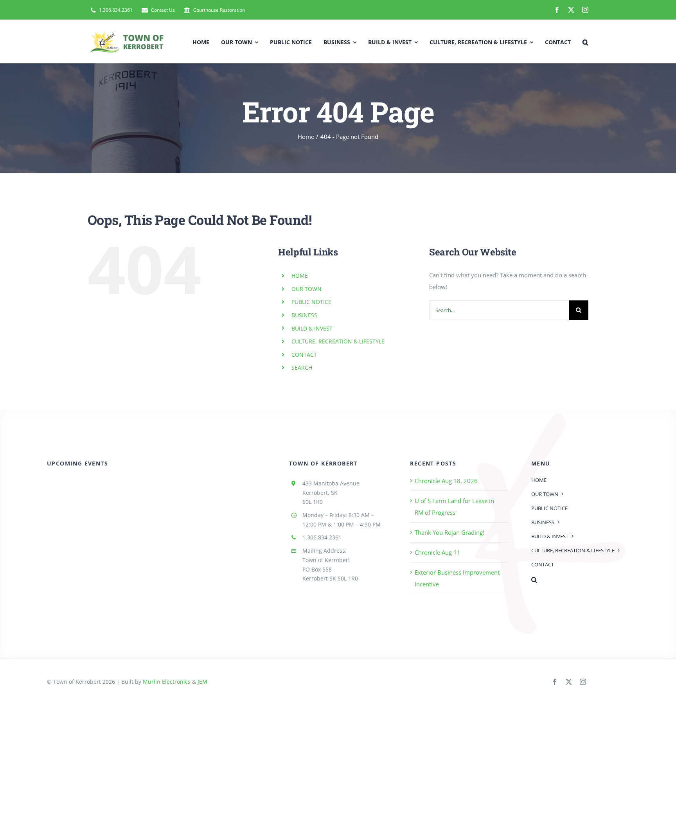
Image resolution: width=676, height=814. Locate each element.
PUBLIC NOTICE (311, 301)
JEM (202, 681)
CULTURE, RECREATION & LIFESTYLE (338, 341)
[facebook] (557, 10)
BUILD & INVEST (312, 328)
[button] (585, 41)
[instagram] (585, 10)
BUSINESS (304, 315)
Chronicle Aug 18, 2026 (446, 481)
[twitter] (571, 10)
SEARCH (301, 367)
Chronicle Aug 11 (437, 552)
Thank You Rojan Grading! (449, 532)
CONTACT (304, 354)
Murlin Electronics (167, 681)
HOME (299, 275)
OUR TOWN (306, 289)
